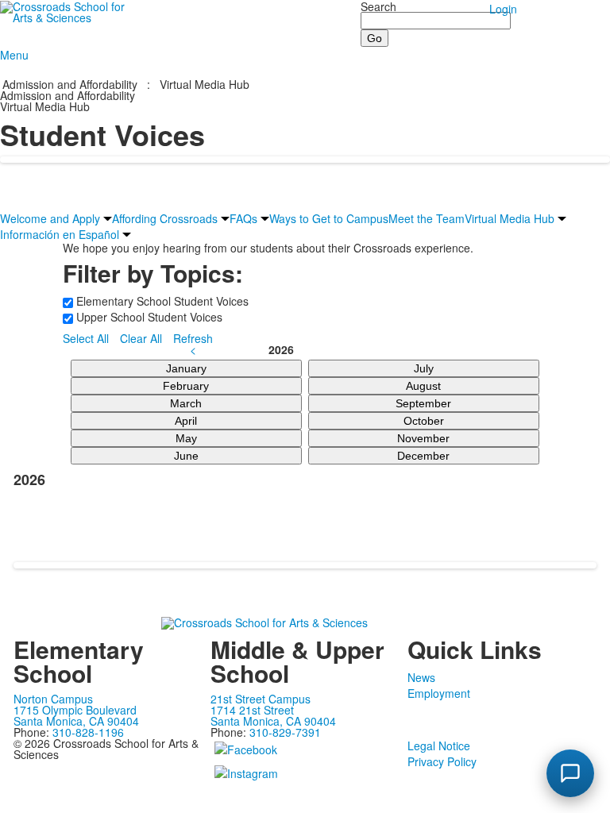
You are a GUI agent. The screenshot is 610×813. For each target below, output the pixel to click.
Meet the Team (426, 218)
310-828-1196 (88, 732)
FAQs (243, 218)
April (186, 420)
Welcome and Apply (50, 218)
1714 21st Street (252, 710)
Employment (438, 693)
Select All (86, 338)
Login (503, 9)
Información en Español (59, 234)
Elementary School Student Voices (161, 301)
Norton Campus (53, 699)
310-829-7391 (285, 732)
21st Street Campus (260, 699)
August (423, 386)
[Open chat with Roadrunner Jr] (570, 773)
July (424, 368)
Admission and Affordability (69, 84)
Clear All (141, 338)
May (186, 438)
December (423, 455)
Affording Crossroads (165, 218)
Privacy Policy (442, 761)
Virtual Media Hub (204, 84)
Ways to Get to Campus (328, 218)
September (423, 403)
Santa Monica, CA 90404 (76, 721)
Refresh (193, 338)
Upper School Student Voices (147, 317)
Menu (14, 55)
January (186, 368)
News (421, 677)
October (423, 420)
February (186, 386)
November (423, 438)
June (186, 455)
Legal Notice (438, 745)
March (186, 403)
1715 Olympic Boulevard (75, 710)
